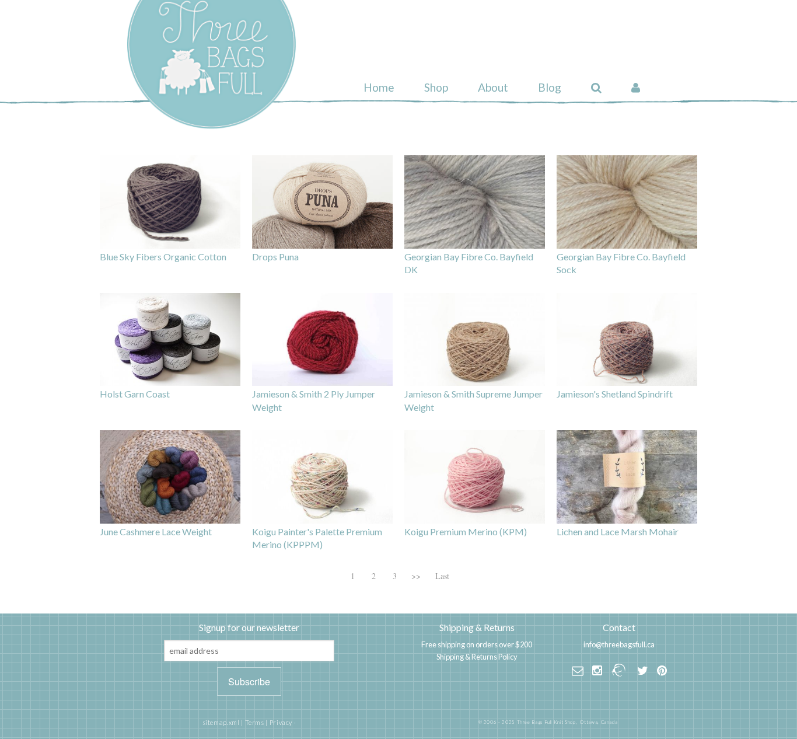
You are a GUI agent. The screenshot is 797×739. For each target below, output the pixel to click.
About (493, 87)
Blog (549, 87)
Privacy (281, 722)
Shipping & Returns (477, 627)
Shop (436, 87)
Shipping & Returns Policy (477, 656)
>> (416, 575)
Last (442, 575)
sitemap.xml (221, 722)
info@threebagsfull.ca (619, 644)
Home (378, 87)
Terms (254, 722)
